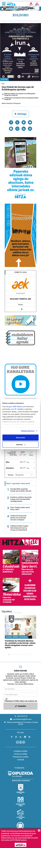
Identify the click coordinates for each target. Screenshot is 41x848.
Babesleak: (21, 768)
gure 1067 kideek (15, 406)
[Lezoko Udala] (20, 814)
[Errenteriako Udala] (20, 789)
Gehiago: (11, 475)
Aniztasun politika (20, 754)
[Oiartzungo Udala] (20, 827)
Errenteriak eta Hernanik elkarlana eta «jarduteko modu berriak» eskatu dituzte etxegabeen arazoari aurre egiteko (20, 644)
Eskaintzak (29, 591)
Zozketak (29, 588)
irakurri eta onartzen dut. (21, 701)
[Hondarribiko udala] (20, 801)
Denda (30, 594)
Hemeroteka (30, 596)
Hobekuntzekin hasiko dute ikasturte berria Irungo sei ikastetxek (19, 528)
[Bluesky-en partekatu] (30, 122)
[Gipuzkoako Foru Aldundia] (20, 776)
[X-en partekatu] (17, 122)
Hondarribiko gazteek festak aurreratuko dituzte (20, 490)
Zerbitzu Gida (20, 272)
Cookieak (20, 760)
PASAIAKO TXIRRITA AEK (20, 299)
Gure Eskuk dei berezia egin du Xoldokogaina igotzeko (18, 88)
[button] (23, 475)
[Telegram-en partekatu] (11, 129)
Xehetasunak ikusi (28, 431)
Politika (4, 79)
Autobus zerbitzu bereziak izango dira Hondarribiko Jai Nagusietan (21, 499)
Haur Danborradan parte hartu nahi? (20, 508)
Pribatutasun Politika (12, 701)
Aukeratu (19, 444)
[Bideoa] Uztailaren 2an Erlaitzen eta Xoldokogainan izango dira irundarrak (19, 94)
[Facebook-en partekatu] (11, 122)
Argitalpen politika (20, 751)
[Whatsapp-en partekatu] (17, 129)
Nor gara (30, 599)
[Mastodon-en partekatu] (24, 122)
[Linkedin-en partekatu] (24, 129)
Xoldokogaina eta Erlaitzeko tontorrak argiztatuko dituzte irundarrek (21, 98)
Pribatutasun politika (20, 757)
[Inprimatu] (30, 129)
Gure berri (29, 585)
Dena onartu (20, 437)
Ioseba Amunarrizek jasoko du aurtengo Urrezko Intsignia (18, 518)
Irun (3, 84)
